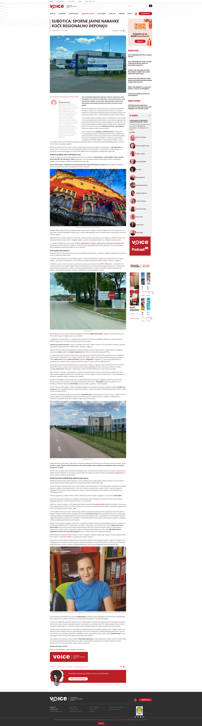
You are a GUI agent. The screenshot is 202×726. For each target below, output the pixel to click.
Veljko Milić (139, 232)
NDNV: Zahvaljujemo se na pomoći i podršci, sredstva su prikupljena (139, 88)
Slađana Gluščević (141, 193)
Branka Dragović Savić (142, 146)
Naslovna (52, 13)
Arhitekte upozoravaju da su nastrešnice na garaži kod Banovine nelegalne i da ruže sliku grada (140, 106)
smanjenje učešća (99, 504)
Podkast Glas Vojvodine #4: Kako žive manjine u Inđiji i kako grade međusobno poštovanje (139, 71)
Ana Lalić (138, 169)
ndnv (80, 1)
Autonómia (71, 1)
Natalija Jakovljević (64, 102)
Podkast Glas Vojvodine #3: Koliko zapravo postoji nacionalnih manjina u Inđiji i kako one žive (140, 80)
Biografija (122, 13)
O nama (130, 13)
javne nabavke (70, 666)
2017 (102, 264)
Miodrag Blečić (140, 177)
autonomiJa (60, 1)
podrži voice (145, 13)
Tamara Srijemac (141, 201)
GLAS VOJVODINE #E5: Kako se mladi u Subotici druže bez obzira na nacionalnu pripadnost (140, 63)
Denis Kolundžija (141, 161)
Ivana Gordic (140, 225)
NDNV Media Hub (90, 1)
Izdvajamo (58, 666)
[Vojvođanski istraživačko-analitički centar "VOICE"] (63, 7)
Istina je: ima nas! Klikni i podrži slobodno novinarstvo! (67, 649)
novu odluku (67, 537)
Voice (51, 1)
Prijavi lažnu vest (115, 709)
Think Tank (112, 13)
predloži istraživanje (78, 679)
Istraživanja (62, 13)
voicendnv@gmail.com (56, 711)
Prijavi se (140, 41)
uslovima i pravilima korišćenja (116, 719)
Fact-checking (101, 13)
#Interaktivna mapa (88, 13)
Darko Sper (139, 217)
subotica (87, 666)
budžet (63, 666)
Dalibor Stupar (140, 154)
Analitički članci (74, 13)
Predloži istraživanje (116, 707)
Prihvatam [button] (101, 723)
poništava (92, 367)
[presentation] (132, 292)
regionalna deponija (78, 666)
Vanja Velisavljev (141, 209)
